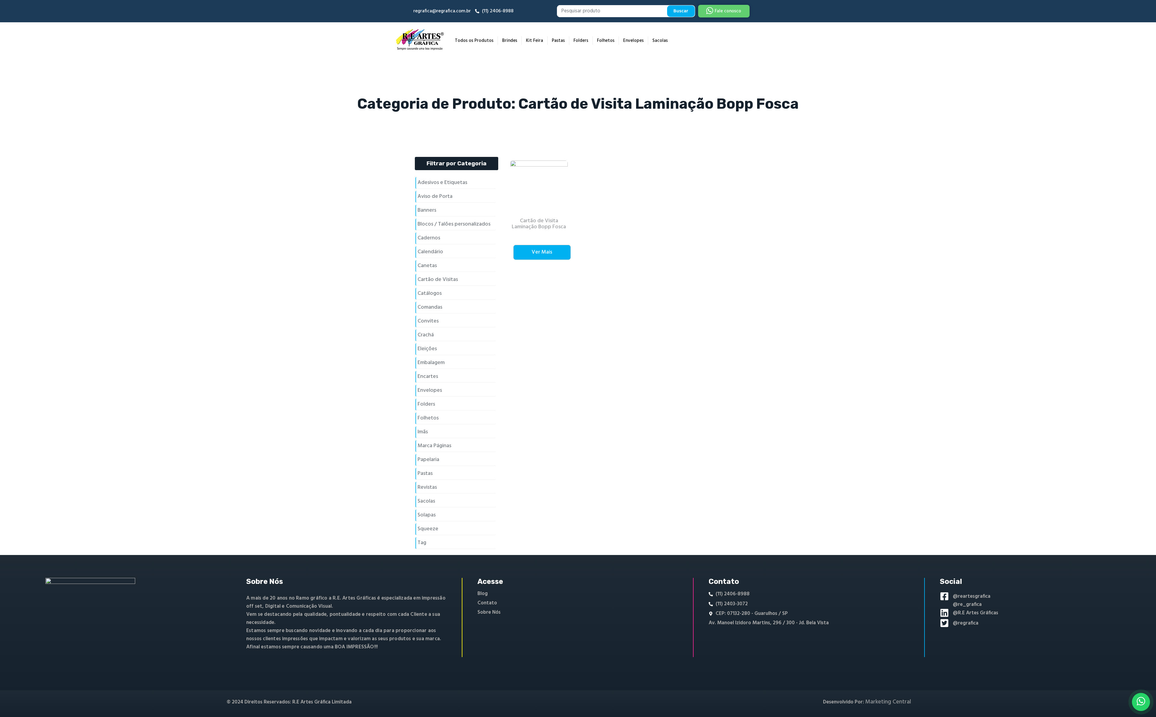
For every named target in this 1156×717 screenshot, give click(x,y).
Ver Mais (542, 252)
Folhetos (605, 40)
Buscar (680, 11)
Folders (580, 40)
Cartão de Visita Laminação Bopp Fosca (539, 224)
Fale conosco (728, 11)
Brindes (509, 40)
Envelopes (633, 40)
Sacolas (660, 40)
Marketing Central (888, 701)
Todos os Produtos (474, 40)
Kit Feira (534, 40)
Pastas (558, 40)
